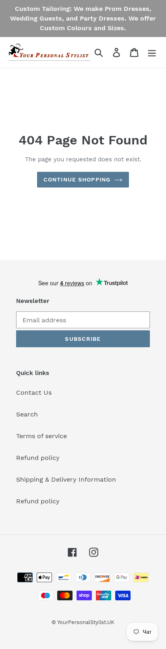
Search (27, 414)
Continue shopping (77, 179)
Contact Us (34, 392)
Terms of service (41, 436)
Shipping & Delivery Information (66, 479)
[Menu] (152, 52)
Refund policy (38, 458)
